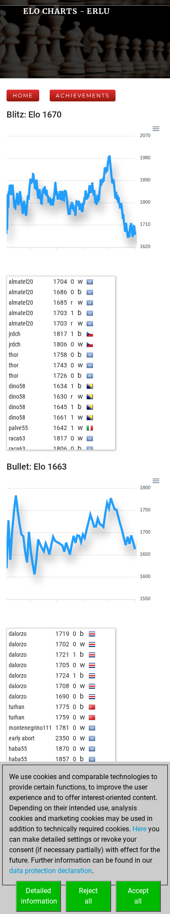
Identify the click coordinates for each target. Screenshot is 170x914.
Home (23, 95)
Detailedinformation (39, 896)
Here (139, 829)
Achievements (82, 95)
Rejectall (88, 896)
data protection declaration (50, 871)
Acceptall (138, 896)
